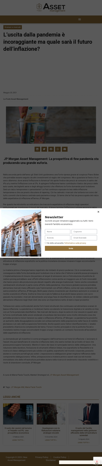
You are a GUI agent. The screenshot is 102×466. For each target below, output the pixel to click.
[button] (98, 212)
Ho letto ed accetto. (66, 243)
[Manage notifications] (97, 462)
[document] (51, 233)
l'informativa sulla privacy (75, 243)
